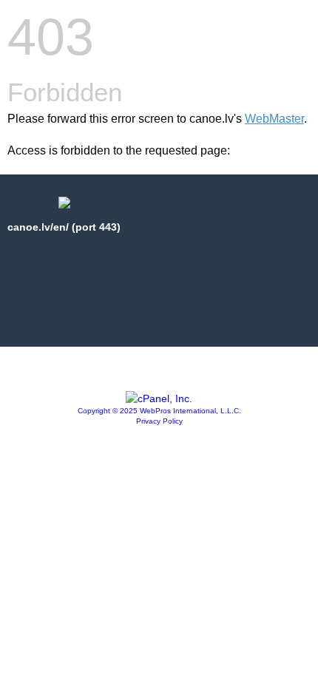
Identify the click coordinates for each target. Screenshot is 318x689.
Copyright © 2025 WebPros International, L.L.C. (159, 411)
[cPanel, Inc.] (159, 398)
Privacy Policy (159, 421)
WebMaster (274, 118)
